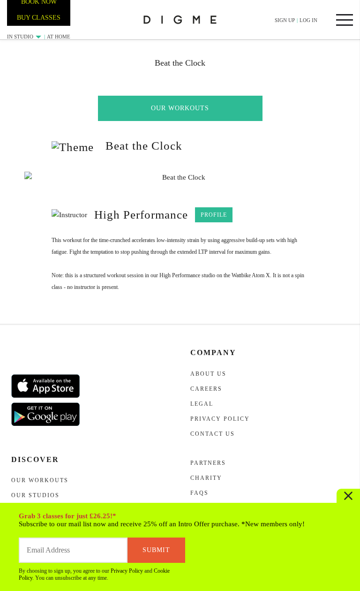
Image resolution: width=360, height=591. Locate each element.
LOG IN (308, 20)
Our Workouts (180, 108)
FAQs (199, 493)
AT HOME (58, 36)
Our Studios (35, 495)
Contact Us (212, 434)
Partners (208, 463)
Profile (214, 215)
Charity (206, 478)
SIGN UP (285, 20)
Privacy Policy (127, 571)
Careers (206, 389)
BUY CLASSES (38, 17)
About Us (208, 374)
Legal (201, 404)
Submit (156, 549)
